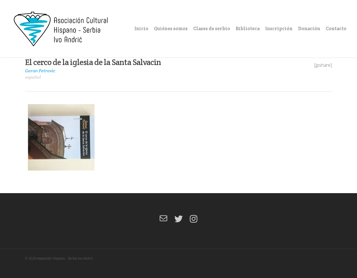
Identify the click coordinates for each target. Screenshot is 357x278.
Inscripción (279, 28)
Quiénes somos (171, 28)
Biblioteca (248, 28)
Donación (309, 28)
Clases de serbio (211, 28)
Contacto (336, 28)
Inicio (141, 28)
